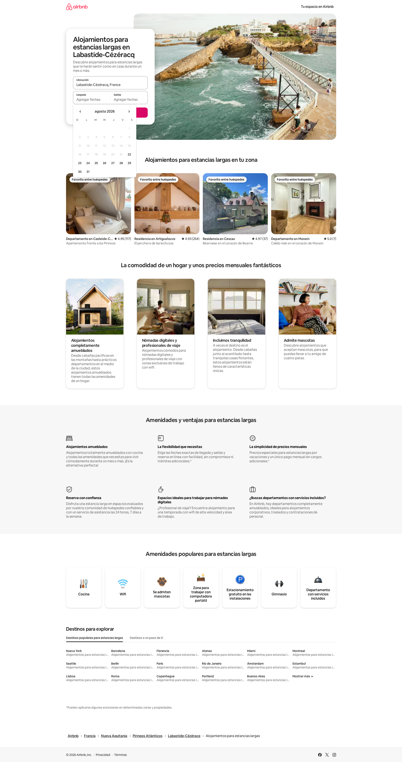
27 (113, 163)
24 (88, 163)
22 (129, 154)
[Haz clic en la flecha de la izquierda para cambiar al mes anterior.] (80, 111)
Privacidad (103, 755)
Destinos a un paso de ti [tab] (146, 638)
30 (80, 172)
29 (129, 163)
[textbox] (91, 99)
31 (88, 172)
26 (104, 163)
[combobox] (110, 84)
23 (79, 163)
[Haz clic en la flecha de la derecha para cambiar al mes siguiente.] (129, 111)
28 (121, 163)
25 (96, 163)
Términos (120, 755)
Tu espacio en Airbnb (317, 6)
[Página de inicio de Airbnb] (77, 6)
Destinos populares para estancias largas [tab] (94, 638)
